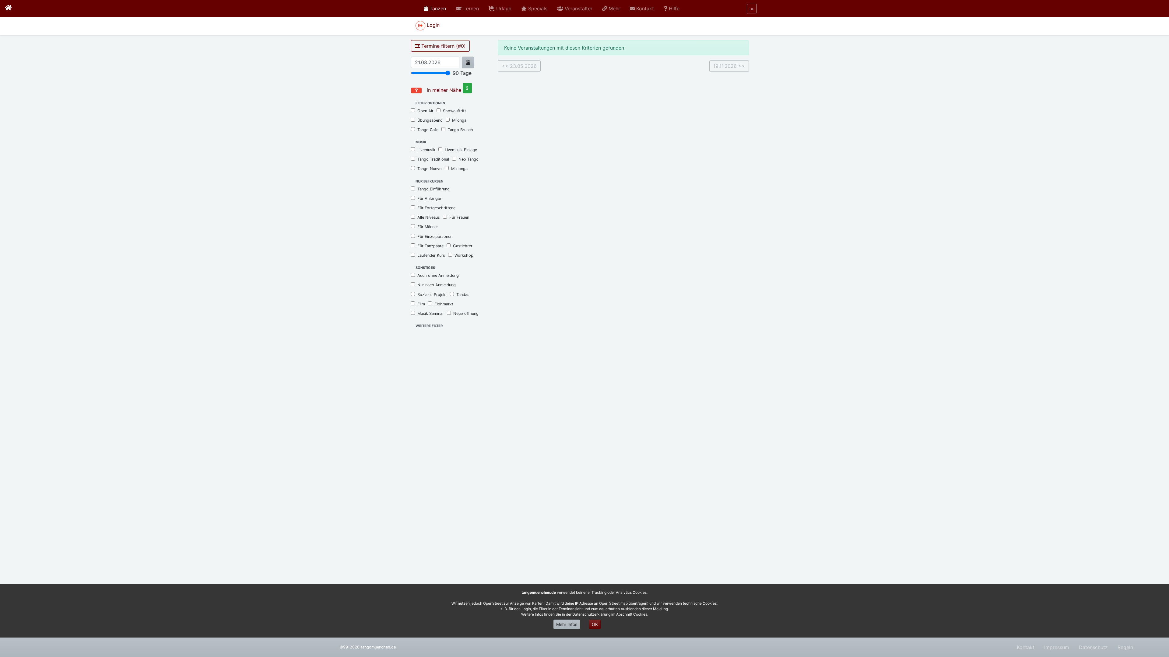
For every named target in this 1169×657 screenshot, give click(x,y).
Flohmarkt (443, 304)
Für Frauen (459, 217)
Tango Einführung (433, 189)
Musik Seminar (430, 313)
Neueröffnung (466, 313)
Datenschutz (1093, 647)
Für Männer (427, 226)
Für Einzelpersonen (434, 236)
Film (421, 304)
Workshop (464, 255)
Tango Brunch (460, 129)
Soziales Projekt (432, 294)
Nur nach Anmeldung (436, 285)
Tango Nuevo (429, 168)
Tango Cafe (427, 129)
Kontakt (1025, 647)
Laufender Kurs (431, 255)
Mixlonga (459, 168)
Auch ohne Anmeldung (438, 275)
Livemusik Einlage (461, 150)
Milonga (459, 120)
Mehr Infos (566, 624)
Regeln (1125, 647)
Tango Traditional (433, 159)
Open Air (425, 111)
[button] (467, 8)
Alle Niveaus (428, 217)
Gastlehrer (462, 246)
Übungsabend (430, 120)
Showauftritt (454, 111)
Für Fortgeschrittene (436, 208)
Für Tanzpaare (430, 246)
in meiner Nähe (444, 90)
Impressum (1056, 647)
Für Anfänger (429, 198)
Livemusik (426, 150)
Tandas (462, 294)
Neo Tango (468, 159)
